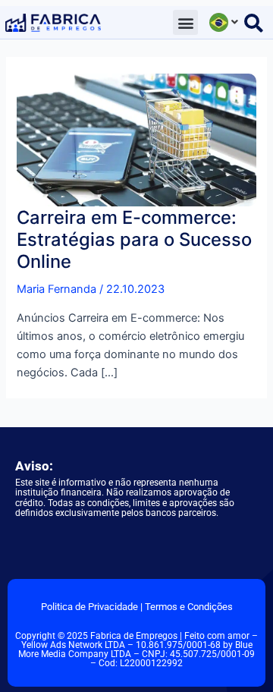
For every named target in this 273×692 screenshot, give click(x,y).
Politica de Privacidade (89, 606)
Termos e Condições (189, 606)
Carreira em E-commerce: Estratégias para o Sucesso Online (134, 239)
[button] (185, 22)
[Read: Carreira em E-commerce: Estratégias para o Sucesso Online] (136, 139)
